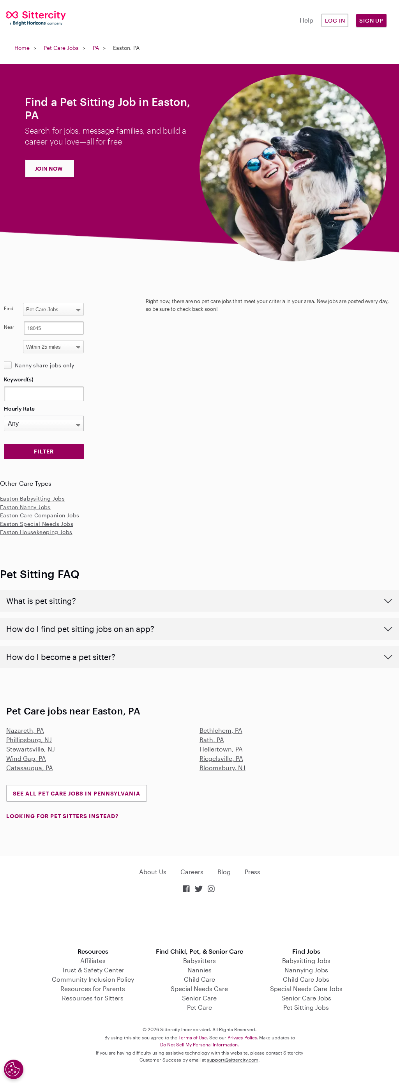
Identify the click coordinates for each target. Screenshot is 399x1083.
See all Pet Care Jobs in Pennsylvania (76, 793)
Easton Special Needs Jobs (36, 523)
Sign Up (371, 20)
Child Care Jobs (306, 979)
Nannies (199, 970)
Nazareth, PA (25, 730)
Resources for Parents (92, 988)
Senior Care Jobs (306, 998)
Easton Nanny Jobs (25, 507)
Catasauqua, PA (29, 767)
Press (252, 871)
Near (9, 327)
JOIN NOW (49, 168)
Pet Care (199, 1007)
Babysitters (199, 960)
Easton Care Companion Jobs (39, 515)
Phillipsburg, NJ (29, 739)
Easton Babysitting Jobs (32, 498)
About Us (152, 871)
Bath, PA (212, 739)
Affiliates (93, 960)
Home (22, 47)
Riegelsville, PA (221, 758)
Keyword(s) (19, 379)
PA (96, 47)
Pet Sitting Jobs (306, 1007)
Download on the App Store (199, 921)
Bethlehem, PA (221, 730)
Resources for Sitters (93, 998)
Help (306, 20)
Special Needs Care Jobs (306, 988)
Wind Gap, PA (26, 758)
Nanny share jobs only (44, 365)
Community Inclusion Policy (93, 979)
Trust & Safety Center (93, 970)
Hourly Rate (19, 408)
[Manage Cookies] (13, 1069)
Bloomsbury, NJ (222, 767)
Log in (335, 20)
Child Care (199, 979)
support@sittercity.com (232, 1059)
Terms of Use (192, 1037)
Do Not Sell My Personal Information (199, 1044)
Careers (191, 871)
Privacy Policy (242, 1037)
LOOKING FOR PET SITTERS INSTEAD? (62, 816)
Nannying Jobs (306, 970)
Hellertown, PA (221, 749)
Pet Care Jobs (61, 47)
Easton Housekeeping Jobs (36, 532)
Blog (224, 871)
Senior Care (199, 998)
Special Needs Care (199, 988)
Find (9, 308)
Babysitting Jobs (306, 960)
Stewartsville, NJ (30, 749)
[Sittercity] (33, 18)
